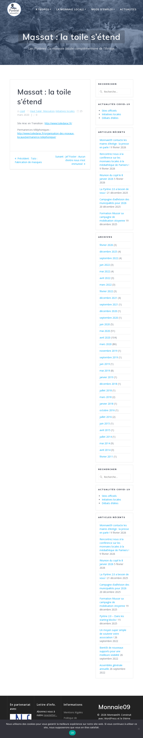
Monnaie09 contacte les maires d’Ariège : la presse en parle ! (114, 143)
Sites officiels (109, 110)
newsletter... (50, 715)
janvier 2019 (106, 377)
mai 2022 (105, 271)
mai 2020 (105, 331)
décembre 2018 (108, 383)
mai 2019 (105, 370)
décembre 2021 (108, 297)
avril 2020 (105, 337)
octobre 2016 (107, 410)
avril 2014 (105, 450)
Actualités (128, 9)
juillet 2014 (106, 436)
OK (72, 732)
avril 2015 (105, 430)
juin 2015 (105, 423)
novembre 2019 (108, 350)
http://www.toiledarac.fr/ (58, 123)
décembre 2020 (108, 311)
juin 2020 (105, 324)
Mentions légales (73, 712)
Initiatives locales (65, 111)
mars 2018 (106, 397)
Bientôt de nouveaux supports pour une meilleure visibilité (111, 651)
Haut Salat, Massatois (42, 111)
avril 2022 (105, 278)
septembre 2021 (109, 304)
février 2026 (106, 245)
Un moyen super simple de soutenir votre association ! (113, 633)
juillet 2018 (106, 390)
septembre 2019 (109, 357)
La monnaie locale (70, 9)
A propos (42, 9)
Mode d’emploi (102, 9)
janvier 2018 (106, 403)
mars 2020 (106, 344)
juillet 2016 (106, 417)
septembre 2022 (109, 258)
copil (22, 111)
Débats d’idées (110, 118)
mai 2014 (105, 443)
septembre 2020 (109, 317)
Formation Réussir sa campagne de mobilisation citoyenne (112, 217)
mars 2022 (106, 284)
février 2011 (106, 456)
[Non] (138, 729)
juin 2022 (105, 264)
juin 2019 (105, 364)
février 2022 (106, 291)
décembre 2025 (108, 251)
